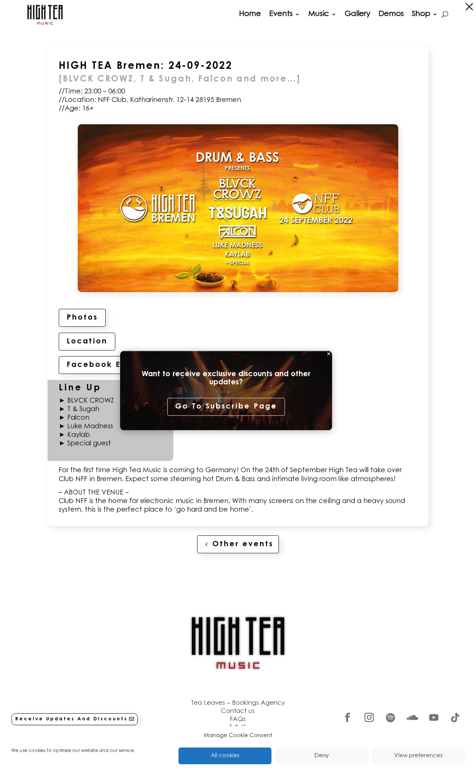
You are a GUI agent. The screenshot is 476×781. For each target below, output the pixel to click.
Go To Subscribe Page (226, 407)
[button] (469, 6)
